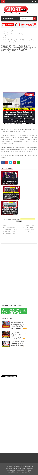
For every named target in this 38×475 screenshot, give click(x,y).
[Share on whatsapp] (18, 162)
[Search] (34, 18)
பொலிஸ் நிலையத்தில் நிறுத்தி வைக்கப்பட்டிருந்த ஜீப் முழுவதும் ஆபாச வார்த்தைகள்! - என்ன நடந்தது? (10, 231)
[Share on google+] (6, 162)
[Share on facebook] (3, 162)
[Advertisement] (19, 73)
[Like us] (30, 1)
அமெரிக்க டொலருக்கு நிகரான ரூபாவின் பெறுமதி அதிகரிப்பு (28, 229)
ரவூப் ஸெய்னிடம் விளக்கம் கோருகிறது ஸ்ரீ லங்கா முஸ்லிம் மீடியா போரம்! (18, 343)
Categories (8, 18)
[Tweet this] (10, 162)
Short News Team (26, 472)
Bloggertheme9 (11, 470)
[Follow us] (32, 1)
